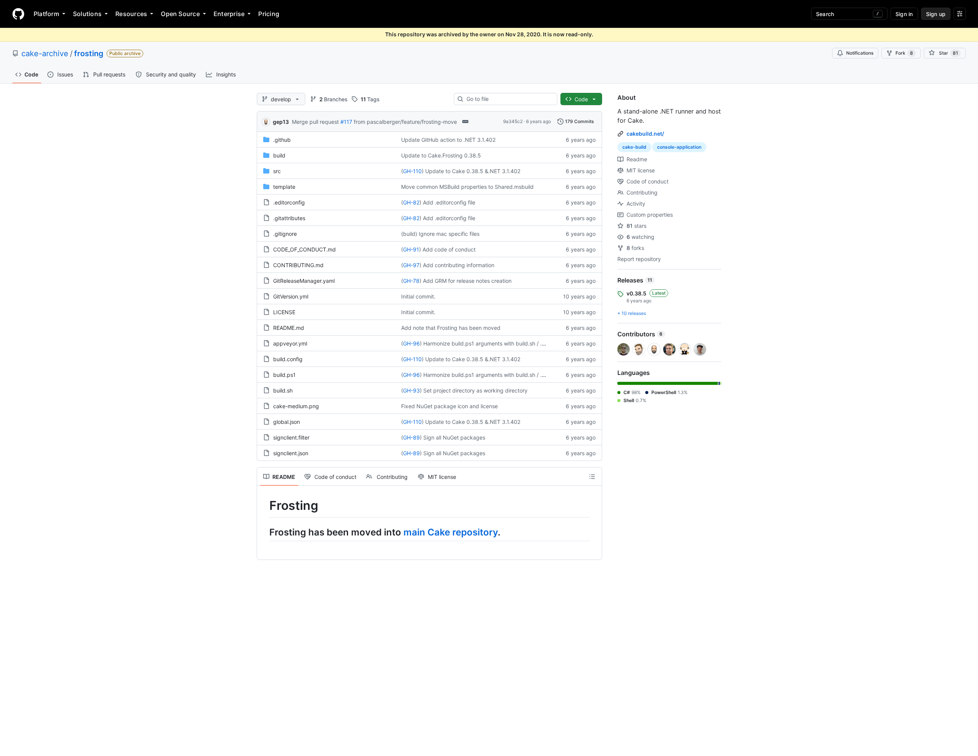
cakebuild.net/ (645, 133)
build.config (288, 359)
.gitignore (285, 233)
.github (282, 139)
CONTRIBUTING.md (298, 265)
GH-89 (411, 437)
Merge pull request (315, 121)
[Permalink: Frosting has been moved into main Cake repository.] (264, 532)
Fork (904, 53)
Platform (46, 14)
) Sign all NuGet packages (452, 437)
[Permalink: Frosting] (264, 505)
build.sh (283, 390)
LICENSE (284, 312)
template (284, 186)
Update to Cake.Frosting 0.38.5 (441, 155)
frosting (89, 53)
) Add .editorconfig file (447, 202)
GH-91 (411, 249)
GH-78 (411, 280)
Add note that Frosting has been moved (450, 327)
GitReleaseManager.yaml (304, 280)
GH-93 (411, 390)
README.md (288, 327)
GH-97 (411, 265)
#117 (346, 121)
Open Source (180, 14)
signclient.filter (291, 437)
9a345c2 (513, 121)
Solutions (87, 14)
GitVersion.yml (290, 296)
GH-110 (412, 171)
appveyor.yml (290, 343)
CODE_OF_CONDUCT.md (304, 249)
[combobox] (508, 99)
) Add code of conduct (447, 249)
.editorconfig (289, 202)
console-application (679, 147)
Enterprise (229, 14)
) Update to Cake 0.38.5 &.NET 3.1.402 (471, 171)
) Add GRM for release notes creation (465, 280)
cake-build (634, 147)
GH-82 (411, 202)
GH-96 (411, 343)
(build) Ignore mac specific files (440, 233)
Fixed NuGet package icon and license (449, 406)
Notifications (859, 53)
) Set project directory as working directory (474, 390)
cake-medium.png (296, 406)
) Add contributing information (456, 265)
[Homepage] (18, 14)
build (279, 155)
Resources (131, 14)
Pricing (268, 14)
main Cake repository (450, 532)
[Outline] (592, 476)
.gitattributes (289, 218)
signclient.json (290, 453)
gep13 (281, 121)
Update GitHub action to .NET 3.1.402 (448, 139)
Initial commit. (418, 296)
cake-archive (44, 53)
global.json (286, 422)
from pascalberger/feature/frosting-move (405, 121)
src (277, 171)
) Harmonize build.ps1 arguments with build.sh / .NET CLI (491, 343)
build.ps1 (284, 375)
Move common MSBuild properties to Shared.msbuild (467, 186)
